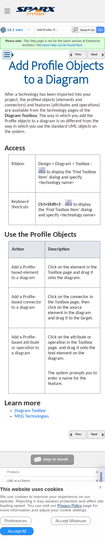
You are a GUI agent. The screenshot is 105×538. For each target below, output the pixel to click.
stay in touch (55, 459)
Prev (78, 54)
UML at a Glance (18, 480)
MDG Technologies (32, 416)
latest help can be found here (62, 45)
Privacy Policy (69, 505)
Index (19, 30)
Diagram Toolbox (30, 411)
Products (13, 472)
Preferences (15, 520)
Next (94, 54)
